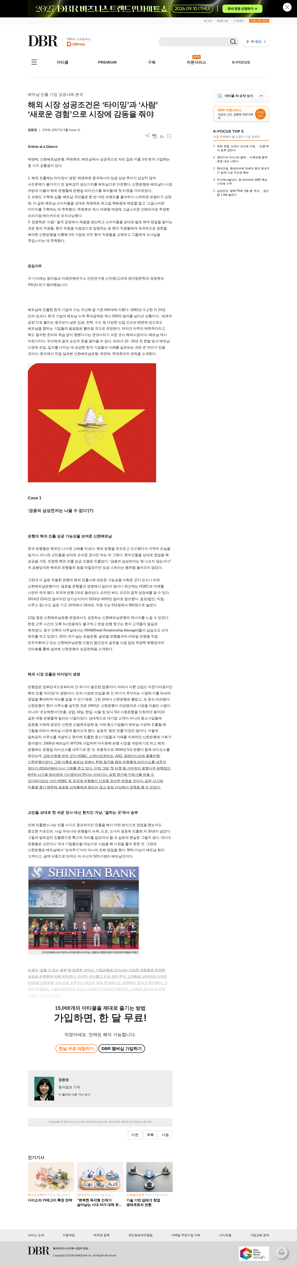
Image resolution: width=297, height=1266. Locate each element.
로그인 (208, 20)
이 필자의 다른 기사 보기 (74, 1094)
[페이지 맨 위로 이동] (283, 1254)
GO (261, 96)
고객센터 (238, 20)
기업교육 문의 (259, 20)
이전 (135, 1135)
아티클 (62, 62)
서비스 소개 (36, 1235)
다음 (165, 1135)
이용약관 (69, 1235)
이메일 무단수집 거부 (185, 1235)
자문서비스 (196, 62)
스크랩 (169, 136)
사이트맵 (225, 1235)
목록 (150, 1135)
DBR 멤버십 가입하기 (122, 1048)
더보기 (147, 135)
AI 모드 (256, 41)
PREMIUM (107, 62)
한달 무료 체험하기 (76, 1048)
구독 (152, 62)
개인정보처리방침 (140, 1235)
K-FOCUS (241, 62)
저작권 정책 (101, 1235)
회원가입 (222, 20)
